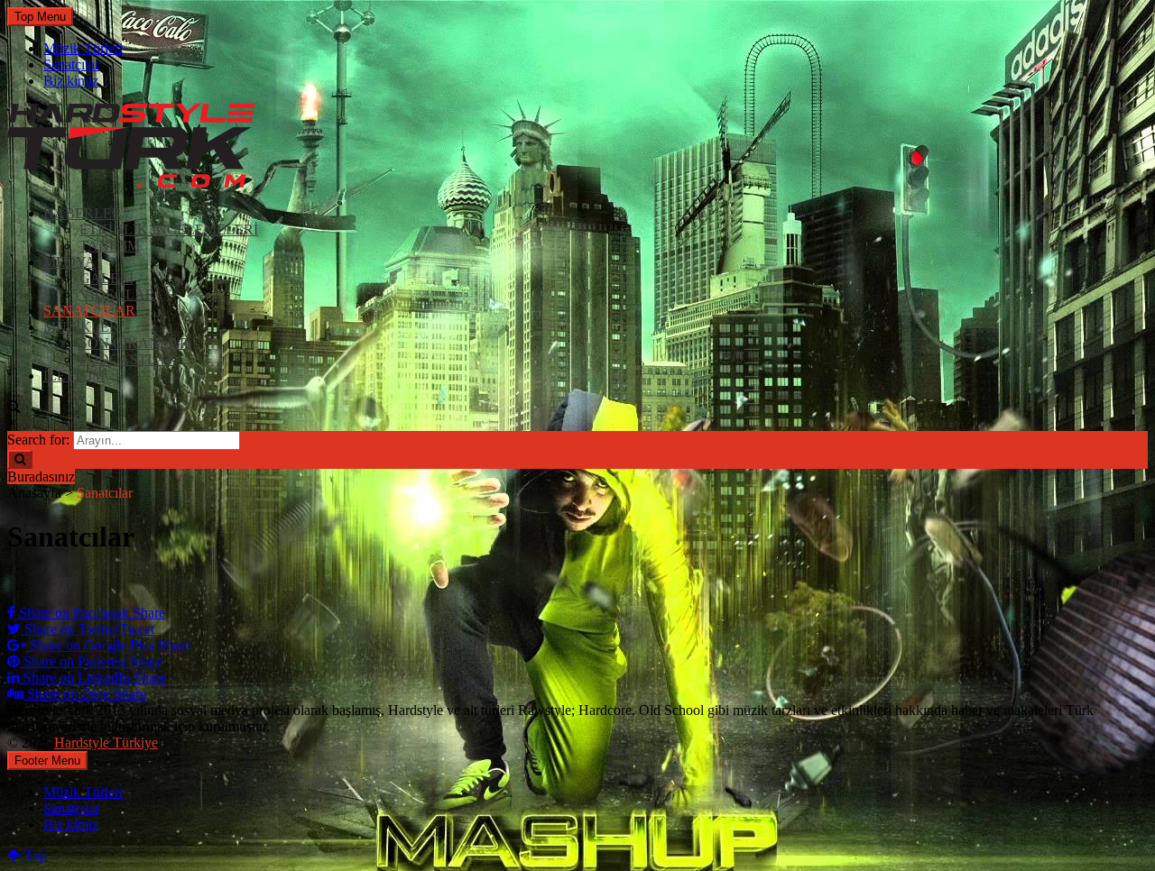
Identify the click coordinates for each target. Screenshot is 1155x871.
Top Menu (40, 16)
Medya (69, 262)
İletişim (74, 375)
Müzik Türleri (83, 48)
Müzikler (81, 327)
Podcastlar (128, 359)
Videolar (117, 294)
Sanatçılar (71, 64)
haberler (82, 213)
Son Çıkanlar (134, 343)
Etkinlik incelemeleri (168, 229)
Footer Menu (47, 760)
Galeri (106, 278)
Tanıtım (109, 245)
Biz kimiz (70, 80)
